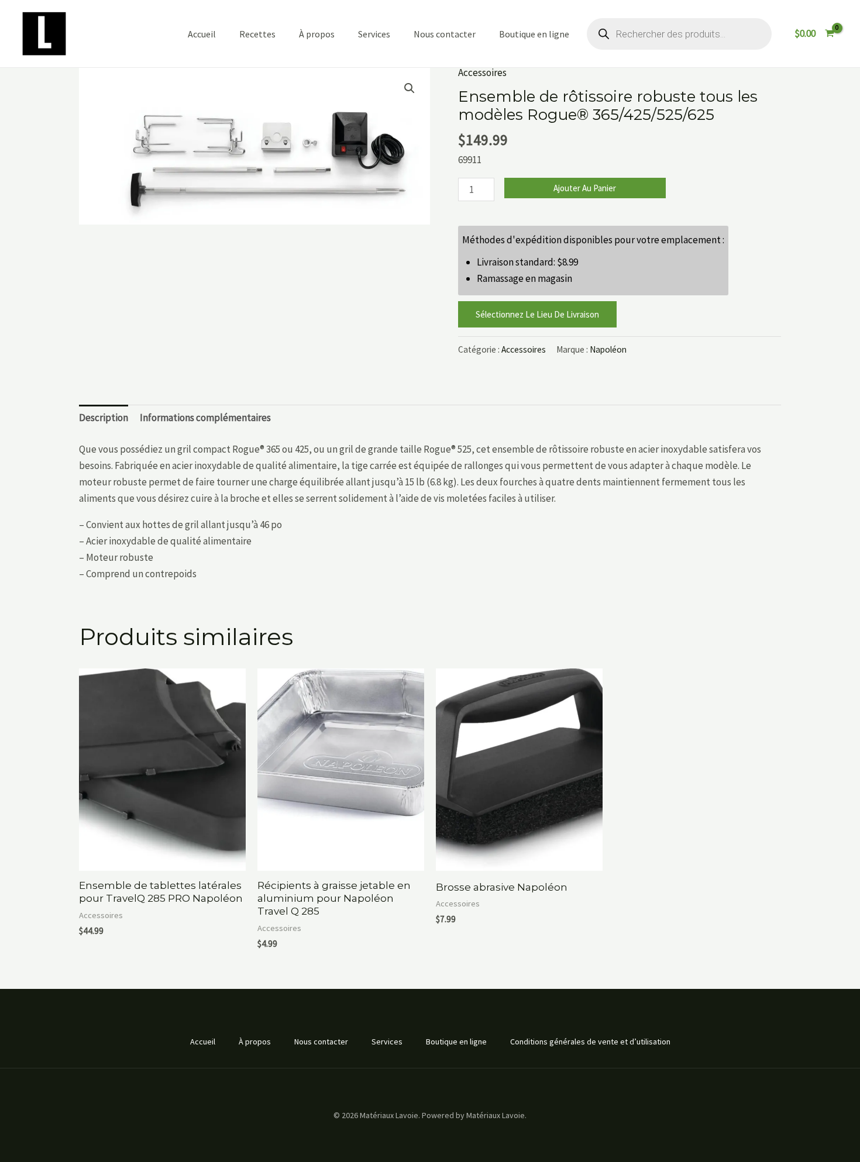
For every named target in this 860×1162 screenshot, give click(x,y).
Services (374, 34)
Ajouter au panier (584, 188)
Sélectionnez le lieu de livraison (537, 314)
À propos (317, 34)
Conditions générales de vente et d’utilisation (590, 1041)
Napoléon (608, 349)
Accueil (202, 34)
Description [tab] (103, 417)
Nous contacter (445, 34)
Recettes (257, 34)
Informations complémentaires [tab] (205, 417)
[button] (409, 88)
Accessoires (482, 72)
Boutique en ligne (534, 34)
